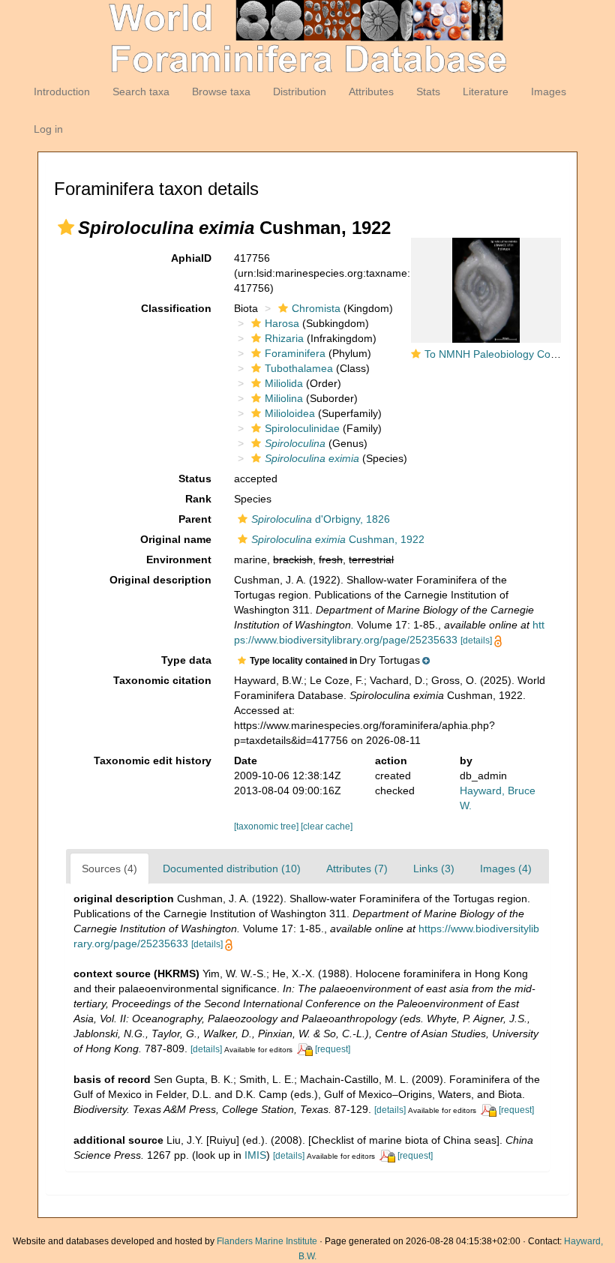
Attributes (371, 92)
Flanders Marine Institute (267, 1241)
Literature (485, 92)
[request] (332, 1049)
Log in (48, 129)
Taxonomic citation (162, 680)
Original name (176, 539)
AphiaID (191, 258)
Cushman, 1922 (337, 539)
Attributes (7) (357, 868)
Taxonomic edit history (153, 760)
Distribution (299, 92)
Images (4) (506, 868)
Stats (428, 92)
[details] (476, 640)
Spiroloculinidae (302, 428)
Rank (198, 499)
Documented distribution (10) (232, 868)
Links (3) (433, 868)
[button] (66, 227)
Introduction (62, 92)
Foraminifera (295, 353)
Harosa (282, 323)
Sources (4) (109, 868)
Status (195, 478)
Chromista (316, 308)
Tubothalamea (299, 368)
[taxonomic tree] (267, 826)
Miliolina (284, 398)
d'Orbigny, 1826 (320, 519)
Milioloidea (290, 413)
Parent (195, 519)
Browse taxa (221, 92)
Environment (179, 560)
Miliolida (284, 383)
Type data (186, 660)
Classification (176, 308)
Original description (161, 580)
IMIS (255, 1155)
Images (548, 92)
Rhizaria (284, 338)
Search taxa (141, 92)
